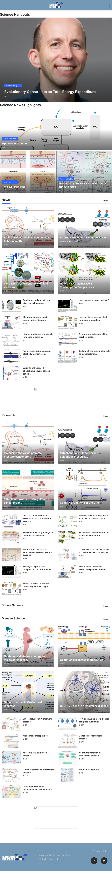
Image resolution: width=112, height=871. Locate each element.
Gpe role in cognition (15, 143)
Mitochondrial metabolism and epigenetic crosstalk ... (79, 454)
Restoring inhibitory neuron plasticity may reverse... (37, 352)
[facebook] (94, 860)
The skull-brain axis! (13, 186)
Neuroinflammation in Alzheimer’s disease (90, 754)
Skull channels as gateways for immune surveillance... (38, 534)
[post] (56, 60)
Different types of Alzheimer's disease (37, 720)
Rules (105, 851)
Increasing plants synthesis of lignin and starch (26, 285)
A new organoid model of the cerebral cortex (93, 335)
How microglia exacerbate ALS (94, 300)
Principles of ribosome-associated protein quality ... (93, 568)
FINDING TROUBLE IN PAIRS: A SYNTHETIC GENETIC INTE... (93, 517)
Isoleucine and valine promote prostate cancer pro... (23, 454)
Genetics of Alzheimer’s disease (90, 737)
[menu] (3, 5)
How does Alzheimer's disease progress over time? (94, 720)
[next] (107, 60)
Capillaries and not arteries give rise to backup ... (36, 301)
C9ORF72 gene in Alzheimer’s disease (84, 705)
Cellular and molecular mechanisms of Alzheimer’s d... (38, 788)
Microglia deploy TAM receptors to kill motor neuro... (38, 568)
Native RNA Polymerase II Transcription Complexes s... (78, 285)
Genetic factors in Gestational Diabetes (23, 704)
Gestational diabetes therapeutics (81, 659)
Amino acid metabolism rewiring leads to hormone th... (28, 239)
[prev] (4, 60)
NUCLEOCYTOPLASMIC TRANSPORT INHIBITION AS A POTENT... (37, 552)
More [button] (105, 200)
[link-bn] (56, 399)
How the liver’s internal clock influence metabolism (93, 318)
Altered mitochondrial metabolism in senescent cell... (83, 239)
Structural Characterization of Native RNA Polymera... (94, 534)
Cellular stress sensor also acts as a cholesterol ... (94, 352)
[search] (108, 5)
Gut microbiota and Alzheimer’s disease (38, 771)
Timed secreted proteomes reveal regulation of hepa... (36, 585)
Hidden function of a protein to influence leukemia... (38, 335)
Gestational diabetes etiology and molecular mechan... (25, 658)
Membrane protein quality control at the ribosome (36, 318)
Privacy (96, 851)
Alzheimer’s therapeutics (35, 735)
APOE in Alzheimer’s (89, 769)
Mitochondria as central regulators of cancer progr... (27, 500)
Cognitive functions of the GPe (79, 502)
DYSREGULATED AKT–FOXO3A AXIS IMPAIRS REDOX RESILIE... (94, 551)
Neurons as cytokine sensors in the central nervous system (82, 185)
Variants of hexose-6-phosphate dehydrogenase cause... (36, 371)
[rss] (104, 860)
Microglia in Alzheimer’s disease (35, 754)
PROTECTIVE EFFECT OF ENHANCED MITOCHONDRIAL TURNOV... (37, 518)
